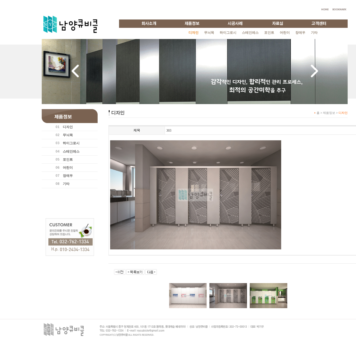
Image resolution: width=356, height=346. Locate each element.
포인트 (269, 33)
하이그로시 (228, 33)
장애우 (300, 33)
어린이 (285, 33)
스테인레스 (250, 33)
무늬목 (209, 33)
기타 (314, 33)
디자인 (68, 127)
